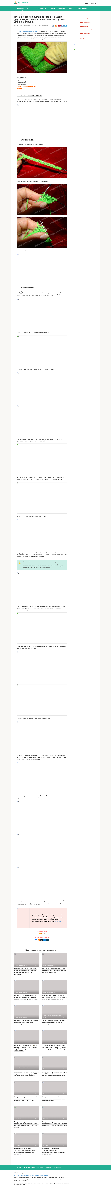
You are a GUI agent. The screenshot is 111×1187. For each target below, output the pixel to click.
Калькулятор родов (85, 33)
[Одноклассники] (39, 940)
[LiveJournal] (47, 940)
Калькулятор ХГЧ (84, 26)
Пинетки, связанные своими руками (27, 31)
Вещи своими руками (24, 25)
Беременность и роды (22, 8)
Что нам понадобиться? (24, 81)
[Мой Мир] (44, 940)
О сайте (87, 3)
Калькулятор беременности (87, 18)
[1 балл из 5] (39, 933)
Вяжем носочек (22, 84)
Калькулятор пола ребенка (87, 29)
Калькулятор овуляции (86, 22)
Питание (71, 8)
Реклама (48, 1167)
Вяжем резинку (21, 82)
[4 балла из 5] (43, 933)
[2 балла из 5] (40, 933)
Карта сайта (57, 1167)
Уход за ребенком (41, 8)
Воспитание (61, 8)
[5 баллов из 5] (44, 933)
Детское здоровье (82, 8)
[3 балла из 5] (41, 933)
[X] (41, 940)
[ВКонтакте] (36, 940)
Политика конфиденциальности (22, 1175)
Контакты (93, 3)
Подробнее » (58, 921)
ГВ (32, 8)
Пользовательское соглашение (33, 1167)
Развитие (52, 8)
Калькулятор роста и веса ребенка (87, 37)
